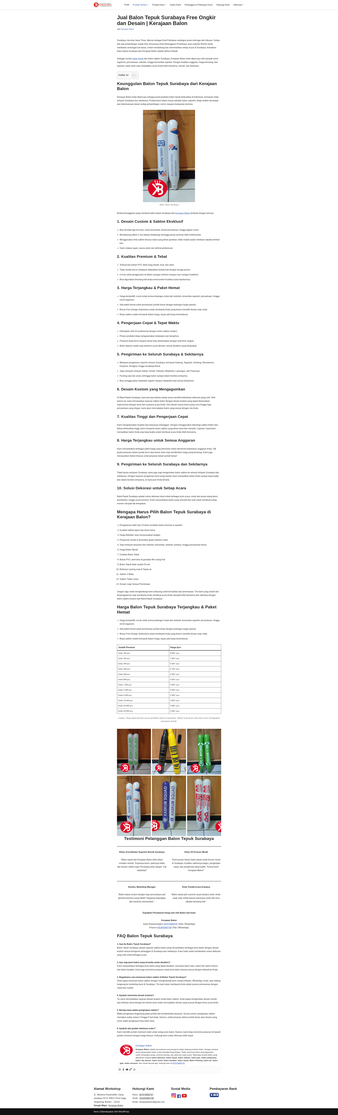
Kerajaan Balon (127, 29)
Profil (126, 5)
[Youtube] (127, 1069)
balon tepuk (137, 58)
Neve (96, 1112)
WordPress (124, 1112)
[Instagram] (119, 1069)
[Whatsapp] (134, 1069)
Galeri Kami (175, 5)
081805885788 (164, 927)
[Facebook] (123, 1069)
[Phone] (131, 1069)
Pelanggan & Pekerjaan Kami (199, 5)
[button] (148, 4)
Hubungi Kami (223, 5)
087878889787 (171, 924)
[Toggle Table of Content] (133, 75)
